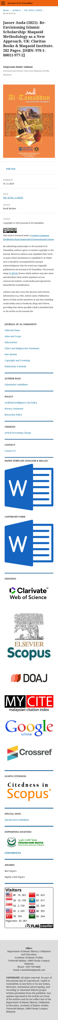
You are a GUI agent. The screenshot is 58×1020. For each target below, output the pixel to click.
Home (6, 10)
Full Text (10, 168)
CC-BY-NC (13, 273)
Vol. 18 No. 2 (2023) (33, 10)
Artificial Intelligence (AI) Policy (21, 402)
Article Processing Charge (18, 432)
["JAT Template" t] (29, 510)
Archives (16, 10)
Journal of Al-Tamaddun (20, 3)
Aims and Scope (13, 336)
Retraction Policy (13, 414)
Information (11, 342)
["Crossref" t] (29, 764)
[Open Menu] (3, 3)
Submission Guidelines (16, 384)
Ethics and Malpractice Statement (22, 348)
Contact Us (10, 450)
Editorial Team (12, 330)
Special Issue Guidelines (17, 819)
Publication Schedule (15, 366)
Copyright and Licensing (17, 360)
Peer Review (11, 354)
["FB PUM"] (29, 846)
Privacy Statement (14, 408)
